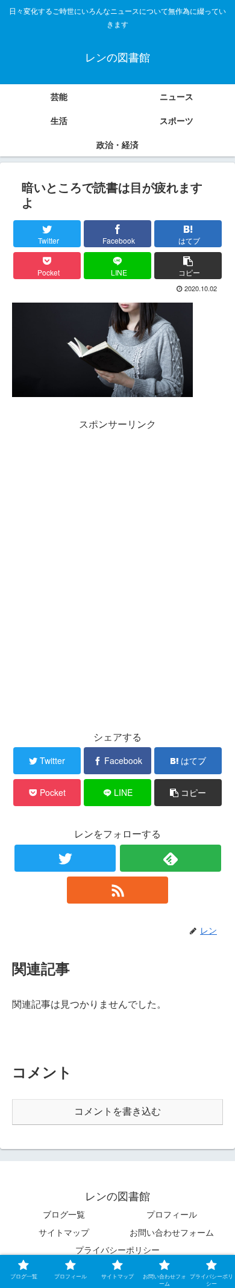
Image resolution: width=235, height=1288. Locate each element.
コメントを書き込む (117, 1111)
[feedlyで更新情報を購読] (170, 858)
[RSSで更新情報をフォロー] (117, 890)
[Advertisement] (117, 550)
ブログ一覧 (64, 1214)
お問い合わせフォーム (172, 1232)
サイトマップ (64, 1232)
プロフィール (171, 1214)
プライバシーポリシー (117, 1249)
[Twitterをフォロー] (65, 858)
